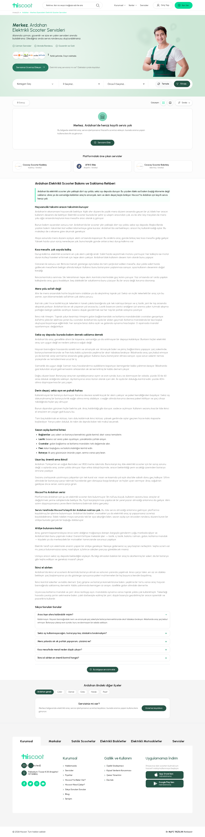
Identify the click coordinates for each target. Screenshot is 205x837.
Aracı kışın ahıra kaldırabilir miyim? (55, 614)
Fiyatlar (68, 775)
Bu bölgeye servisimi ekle (104, 669)
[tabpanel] (102, 779)
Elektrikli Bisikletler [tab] (113, 741)
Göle (82, 692)
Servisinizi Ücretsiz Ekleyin (28, 67)
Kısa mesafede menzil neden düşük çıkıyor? (60, 649)
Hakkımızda (71, 766)
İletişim (68, 799)
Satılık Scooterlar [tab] (83, 741)
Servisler (144, 5)
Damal (71, 692)
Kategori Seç (24, 83)
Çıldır (59, 692)
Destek (110, 780)
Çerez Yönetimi (114, 775)
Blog (67, 794)
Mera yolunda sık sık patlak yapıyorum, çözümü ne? (64, 641)
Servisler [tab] (178, 741)
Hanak (94, 692)
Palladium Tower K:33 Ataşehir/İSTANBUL (43, 773)
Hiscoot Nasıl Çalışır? (75, 784)
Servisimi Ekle (104, 142)
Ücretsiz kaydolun (154, 708)
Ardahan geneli (44, 692)
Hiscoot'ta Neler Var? (75, 780)
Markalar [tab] (55, 741)
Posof (105, 692)
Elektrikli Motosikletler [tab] (146, 741)
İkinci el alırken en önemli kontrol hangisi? (58, 657)
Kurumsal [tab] (26, 741)
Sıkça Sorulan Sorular (75, 789)
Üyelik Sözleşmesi (115, 766)
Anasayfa (15, 13)
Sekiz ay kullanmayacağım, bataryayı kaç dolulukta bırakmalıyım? (72, 633)
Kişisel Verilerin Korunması (119, 770)
